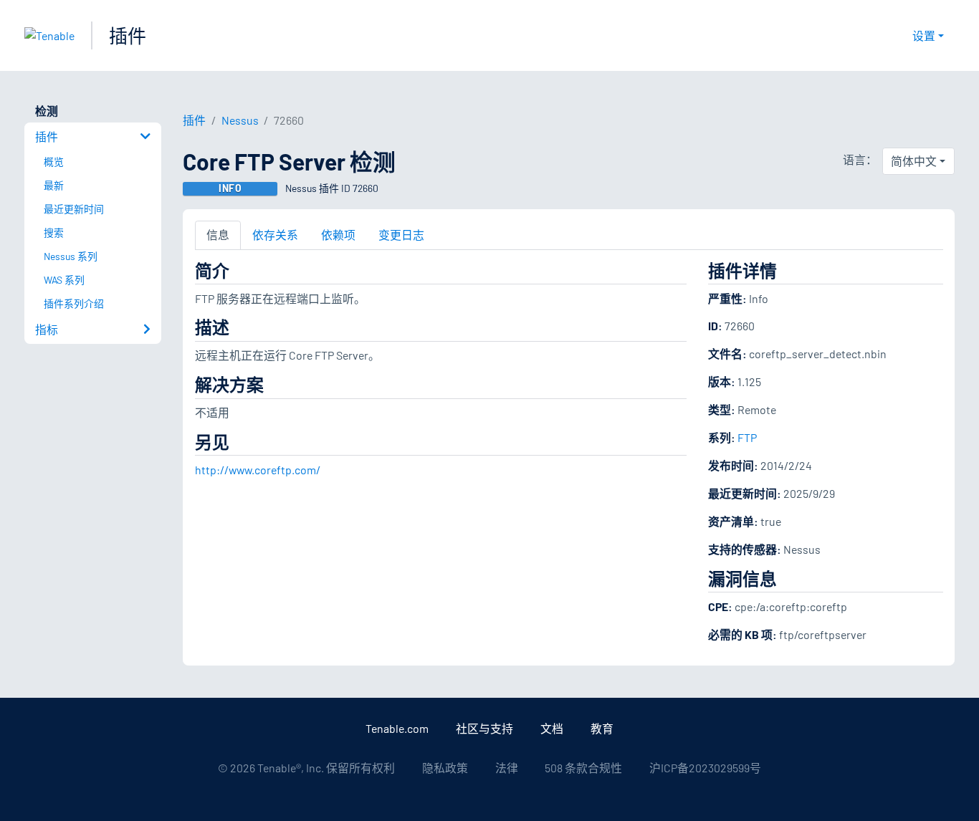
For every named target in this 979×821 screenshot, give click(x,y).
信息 (217, 234)
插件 (127, 35)
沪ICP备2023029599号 (705, 767)
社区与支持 (484, 728)
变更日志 (401, 234)
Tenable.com (397, 728)
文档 (551, 728)
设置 (923, 35)
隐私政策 (445, 767)
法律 (506, 767)
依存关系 (275, 234)
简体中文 (914, 161)
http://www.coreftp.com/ (257, 469)
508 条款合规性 (583, 767)
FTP (747, 437)
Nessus (240, 120)
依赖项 (338, 234)
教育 (602, 728)
